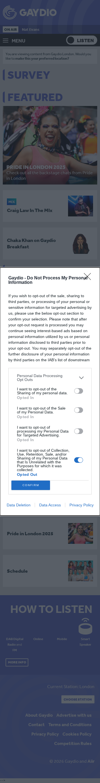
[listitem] (50, 378)
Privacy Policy (81, 505)
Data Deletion (19, 505)
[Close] (89, 278)
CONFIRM (30, 485)
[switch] (78, 391)
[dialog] (50, 391)
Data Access (50, 505)
